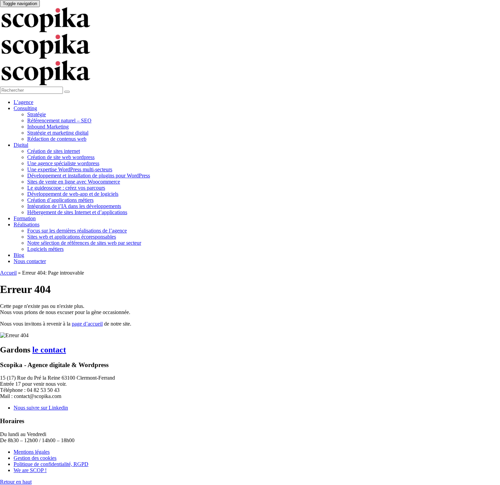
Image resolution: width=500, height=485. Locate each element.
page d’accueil (87, 324)
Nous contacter (30, 261)
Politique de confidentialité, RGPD (51, 464)
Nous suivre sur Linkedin (41, 408)
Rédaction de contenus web (56, 139)
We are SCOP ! (30, 470)
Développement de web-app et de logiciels (72, 194)
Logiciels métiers (45, 249)
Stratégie (36, 114)
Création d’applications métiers (60, 200)
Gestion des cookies (35, 458)
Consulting (25, 108)
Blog (19, 255)
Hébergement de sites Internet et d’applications (77, 212)
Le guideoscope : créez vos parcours (66, 188)
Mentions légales (32, 452)
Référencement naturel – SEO (59, 120)
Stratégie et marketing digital (57, 133)
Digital (21, 145)
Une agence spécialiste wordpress (63, 163)
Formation (25, 218)
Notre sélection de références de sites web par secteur (84, 243)
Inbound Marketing (48, 126)
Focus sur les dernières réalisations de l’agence (77, 230)
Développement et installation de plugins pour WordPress (88, 175)
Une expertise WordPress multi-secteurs (69, 169)
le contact (49, 349)
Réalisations (26, 224)
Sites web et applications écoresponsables (71, 237)
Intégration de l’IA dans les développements (74, 206)
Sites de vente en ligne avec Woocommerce (73, 182)
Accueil (8, 273)
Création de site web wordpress (61, 157)
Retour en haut (16, 482)
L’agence (23, 102)
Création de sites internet (53, 151)
